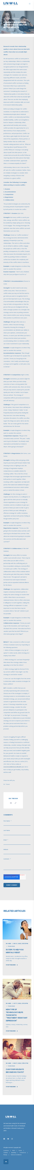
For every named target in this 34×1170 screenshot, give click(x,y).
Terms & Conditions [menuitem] (16, 1154)
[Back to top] (5, 1161)
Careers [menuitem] (5, 1152)
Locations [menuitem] (6, 1150)
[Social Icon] (4, 1139)
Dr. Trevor (6, 19)
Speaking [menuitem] (13, 1152)
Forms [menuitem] (20, 1150)
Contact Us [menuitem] (23, 1152)
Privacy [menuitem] (5, 1154)
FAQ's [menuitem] (13, 1150)
